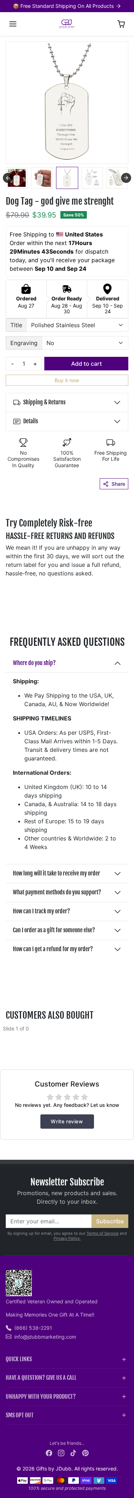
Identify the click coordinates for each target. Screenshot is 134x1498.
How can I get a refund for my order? (53, 949)
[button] (12, 24)
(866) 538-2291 (33, 1328)
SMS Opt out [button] (20, 1415)
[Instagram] (61, 1452)
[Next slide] (126, 178)
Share (118, 484)
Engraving (24, 342)
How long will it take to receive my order (56, 873)
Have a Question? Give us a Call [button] (41, 1377)
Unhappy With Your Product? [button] (41, 1396)
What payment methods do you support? (57, 892)
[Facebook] (49, 1452)
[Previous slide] (8, 178)
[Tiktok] (73, 1452)
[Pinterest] (85, 1452)
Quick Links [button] (19, 1359)
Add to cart (86, 363)
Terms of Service (102, 1233)
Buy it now (67, 380)
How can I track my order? (41, 911)
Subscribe (110, 1221)
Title (16, 325)
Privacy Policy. (67, 1238)
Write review (67, 1121)
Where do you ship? (34, 662)
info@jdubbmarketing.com (45, 1337)
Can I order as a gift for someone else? (54, 930)
